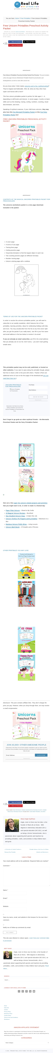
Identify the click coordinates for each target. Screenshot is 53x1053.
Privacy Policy (7, 1011)
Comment (6, 865)
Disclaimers (7, 1019)
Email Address (32, 390)
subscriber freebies (35, 811)
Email (5, 898)
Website (5, 906)
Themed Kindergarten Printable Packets (32, 810)
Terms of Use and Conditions (11, 1017)
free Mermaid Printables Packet (24, 112)
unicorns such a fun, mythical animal (37, 86)
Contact (6, 1009)
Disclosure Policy (8, 1013)
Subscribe (41, 755)
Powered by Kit (26, 758)
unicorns (43, 811)
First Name (31, 384)
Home (5, 1005)
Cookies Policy (7, 1015)
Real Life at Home (26, 5)
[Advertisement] (26, 59)
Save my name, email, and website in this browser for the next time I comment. (25, 918)
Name (5, 890)
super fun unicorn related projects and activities (30, 503)
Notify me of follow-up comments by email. (17, 927)
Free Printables (17, 810)
